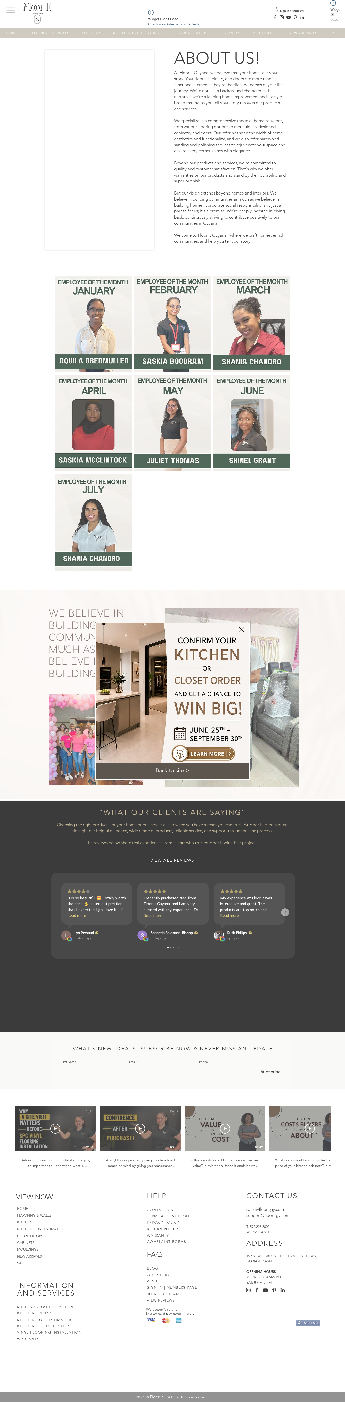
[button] (172, 771)
